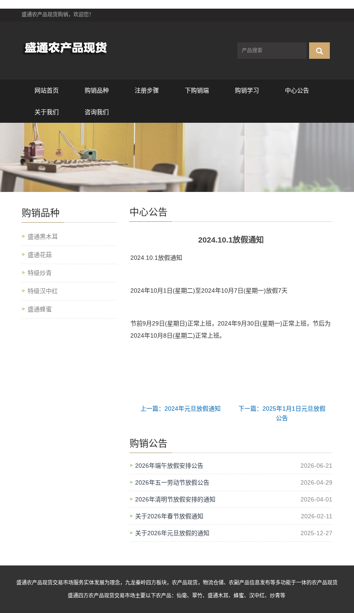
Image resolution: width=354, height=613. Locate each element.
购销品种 (97, 90)
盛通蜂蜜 (40, 309)
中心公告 (297, 90)
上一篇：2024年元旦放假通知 (180, 408)
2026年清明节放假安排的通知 (175, 499)
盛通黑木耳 (43, 236)
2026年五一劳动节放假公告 (172, 482)
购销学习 (247, 90)
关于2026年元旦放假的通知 (172, 533)
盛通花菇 (40, 254)
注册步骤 (147, 90)
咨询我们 (97, 112)
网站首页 (47, 90)
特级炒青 (40, 272)
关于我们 (47, 112)
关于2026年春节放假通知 (169, 516)
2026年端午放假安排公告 (169, 465)
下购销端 (197, 90)
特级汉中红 (43, 290)
